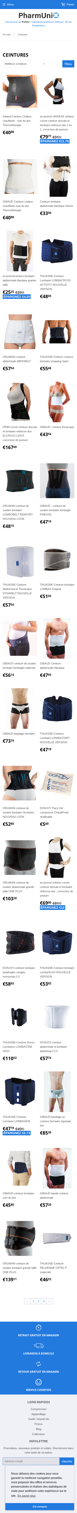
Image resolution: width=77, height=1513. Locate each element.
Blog (38, 1429)
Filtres (68, 64)
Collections (38, 1434)
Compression (38, 1409)
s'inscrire (67, 1461)
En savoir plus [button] (27, 1495)
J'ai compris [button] (39, 1506)
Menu (10, 4)
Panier (70, 4)
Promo (38, 1424)
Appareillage (38, 1414)
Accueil (6, 34)
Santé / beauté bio (38, 1418)
